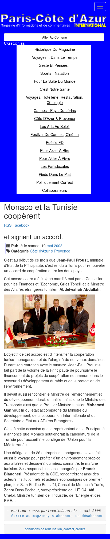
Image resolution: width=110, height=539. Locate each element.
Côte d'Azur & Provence (50, 251)
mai (50, 245)
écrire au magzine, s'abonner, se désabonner (57, 516)
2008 (58, 245)
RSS (7, 225)
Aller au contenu (54, 37)
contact (69, 528)
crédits (80, 528)
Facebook (21, 225)
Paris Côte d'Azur (41, 27)
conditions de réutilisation (43, 528)
